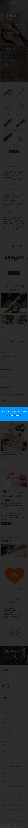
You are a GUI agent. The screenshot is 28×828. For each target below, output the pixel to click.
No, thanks (18, 415)
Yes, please (10, 415)
